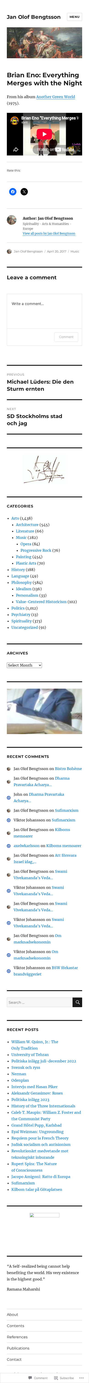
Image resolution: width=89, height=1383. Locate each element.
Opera (26, 544)
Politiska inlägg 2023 (30, 1099)
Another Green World (55, 96)
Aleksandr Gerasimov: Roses (37, 1093)
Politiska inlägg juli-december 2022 (43, 1061)
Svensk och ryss (25, 1067)
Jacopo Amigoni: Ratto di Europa (40, 1176)
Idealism (23, 589)
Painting (23, 556)
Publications (18, 1348)
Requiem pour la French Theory (39, 1138)
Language (20, 576)
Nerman (18, 1074)
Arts (15, 518)
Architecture (27, 524)
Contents (15, 1326)
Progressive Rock (36, 550)
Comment (66, 337)
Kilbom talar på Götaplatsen (36, 1189)
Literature (25, 531)
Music (75, 251)
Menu (75, 17)
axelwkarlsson (27, 845)
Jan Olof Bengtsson (34, 17)
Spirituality (21, 621)
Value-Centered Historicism (41, 601)
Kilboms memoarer (63, 845)
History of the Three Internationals (43, 1106)
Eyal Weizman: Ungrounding (37, 1131)
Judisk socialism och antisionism (41, 1144)
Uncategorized (24, 627)
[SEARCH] (77, 1002)
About (12, 1314)
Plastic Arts (26, 563)
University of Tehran (30, 1054)
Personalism (27, 595)
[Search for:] (40, 1002)
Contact (14, 1359)
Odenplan (20, 1080)
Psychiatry (20, 614)
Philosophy (21, 582)
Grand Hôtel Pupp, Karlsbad (36, 1125)
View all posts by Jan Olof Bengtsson (49, 234)
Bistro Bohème (68, 768)
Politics (18, 608)
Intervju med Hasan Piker (34, 1086)
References (17, 1337)
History (18, 569)
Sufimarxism (67, 810)
